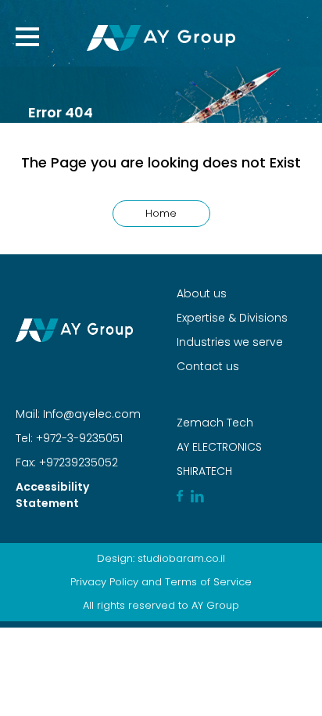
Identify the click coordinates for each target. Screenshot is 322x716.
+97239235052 (77, 462)
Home (161, 213)
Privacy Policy (104, 581)
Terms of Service (208, 581)
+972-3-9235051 (78, 438)
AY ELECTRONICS (219, 447)
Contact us (208, 366)
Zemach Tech (215, 422)
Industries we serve (230, 342)
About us (202, 293)
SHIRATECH (204, 471)
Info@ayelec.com (92, 414)
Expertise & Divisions (232, 318)
